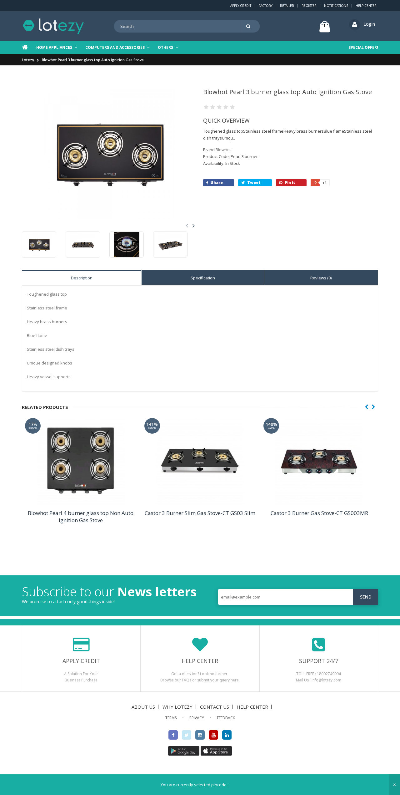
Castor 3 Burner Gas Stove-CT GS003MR (319, 513)
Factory (265, 5)
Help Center (366, 5)
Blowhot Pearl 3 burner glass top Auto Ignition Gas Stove (93, 60)
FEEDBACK (226, 718)
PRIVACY (196, 718)
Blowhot (223, 149)
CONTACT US (214, 707)
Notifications (336, 5)
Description (81, 278)
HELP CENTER (252, 707)
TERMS (171, 718)
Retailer (287, 5)
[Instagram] (200, 735)
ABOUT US (143, 707)
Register (309, 5)
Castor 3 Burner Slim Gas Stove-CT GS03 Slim (200, 513)
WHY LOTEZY (177, 707)
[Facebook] (173, 735)
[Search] (249, 26)
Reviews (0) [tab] (321, 278)
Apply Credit (240, 5)
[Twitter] (186, 735)
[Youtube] (213, 735)
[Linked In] (227, 735)
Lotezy (28, 60)
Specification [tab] (203, 278)
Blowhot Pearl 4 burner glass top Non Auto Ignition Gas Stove (80, 516)
